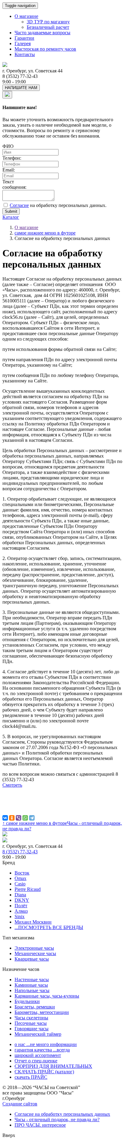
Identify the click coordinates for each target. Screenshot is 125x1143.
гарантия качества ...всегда (42, 1049)
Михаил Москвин (33, 922)
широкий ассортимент (38, 1055)
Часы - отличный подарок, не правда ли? (57, 1119)
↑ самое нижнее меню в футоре (34, 823)
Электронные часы (34, 948)
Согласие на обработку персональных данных (62, 1114)
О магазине (26, 16)
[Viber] (18, 818)
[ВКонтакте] (5, 818)
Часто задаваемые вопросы (42, 32)
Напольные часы (32, 990)
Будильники (27, 1001)
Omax (20, 878)
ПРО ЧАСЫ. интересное (40, 1125)
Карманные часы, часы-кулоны (47, 995)
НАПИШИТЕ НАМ (21, 87)
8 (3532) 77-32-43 (20, 851)
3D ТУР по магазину (48, 21)
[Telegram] (32, 818)
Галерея (23, 43)
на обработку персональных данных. (58, 205)
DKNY (22, 900)
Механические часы (35, 953)
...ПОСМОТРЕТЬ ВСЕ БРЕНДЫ (49, 927)
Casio (20, 883)
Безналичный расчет (48, 27)
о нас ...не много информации (46, 1044)
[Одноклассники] (12, 818)
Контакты (25, 54)
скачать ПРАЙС (31, 1077)
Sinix (20, 916)
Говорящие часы (32, 1028)
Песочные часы (31, 1023)
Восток (22, 872)
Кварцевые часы (32, 958)
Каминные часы (31, 985)
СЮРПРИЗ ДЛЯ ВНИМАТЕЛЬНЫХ (53, 1066)
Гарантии (24, 38)
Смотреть (12, 785)
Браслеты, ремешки (35, 1006)
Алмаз (21, 911)
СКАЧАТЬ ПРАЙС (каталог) (44, 1071)
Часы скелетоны (31, 1017)
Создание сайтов (19, 1103)
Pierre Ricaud (28, 889)
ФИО (8, 146)
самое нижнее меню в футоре (45, 232)
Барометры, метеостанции (42, 1012)
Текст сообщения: (14, 184)
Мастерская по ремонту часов (45, 49)
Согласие (19, 205)
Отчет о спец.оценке (36, 1060)
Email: (8, 169)
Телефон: (11, 158)
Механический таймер (38, 1034)
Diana (20, 894)
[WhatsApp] (25, 818)
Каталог (10, 217)
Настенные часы (32, 979)
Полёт (21, 905)
